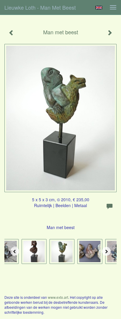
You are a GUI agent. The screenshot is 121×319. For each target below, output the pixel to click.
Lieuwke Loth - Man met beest (40, 7)
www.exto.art (58, 297)
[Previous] (14, 251)
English (98, 7)
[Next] (106, 251)
